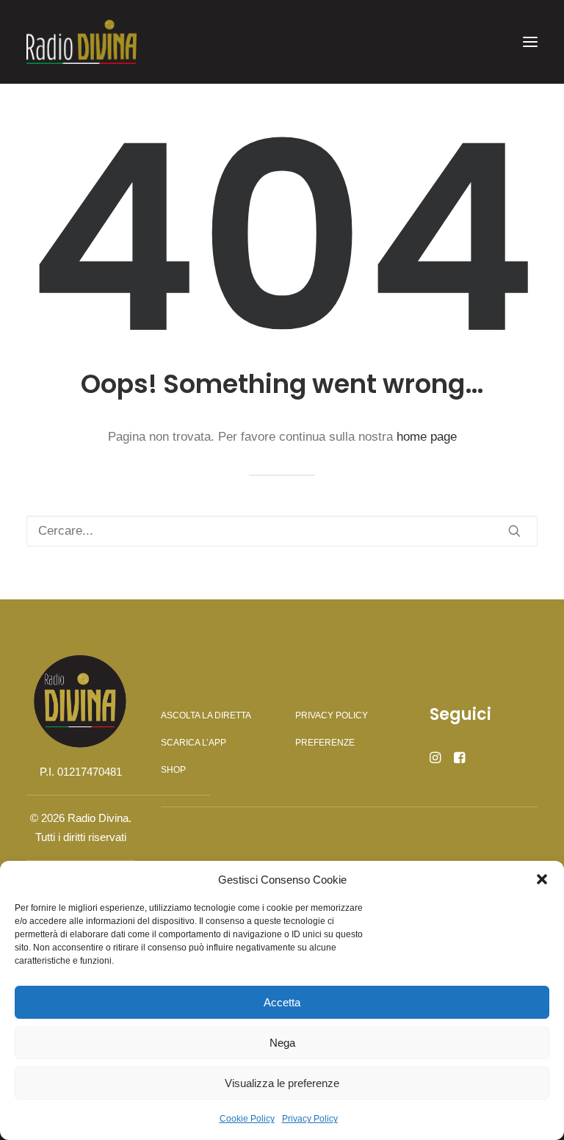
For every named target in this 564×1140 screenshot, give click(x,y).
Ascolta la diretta (206, 715)
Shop (173, 770)
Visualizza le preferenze (282, 1083)
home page (427, 437)
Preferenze (325, 742)
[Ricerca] (282, 531)
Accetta (282, 1002)
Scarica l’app (193, 742)
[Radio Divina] (81, 42)
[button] (542, 879)
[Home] (80, 700)
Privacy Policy (310, 1119)
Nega (282, 1042)
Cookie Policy (247, 1119)
